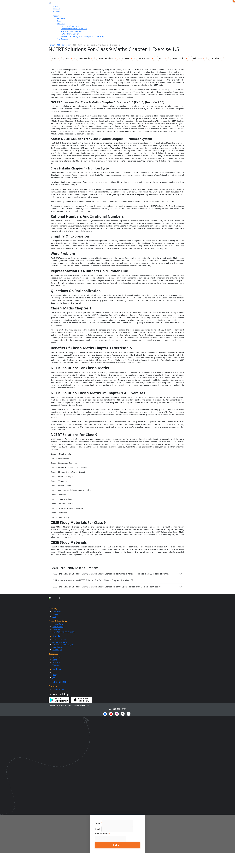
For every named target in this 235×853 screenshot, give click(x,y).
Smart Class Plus (59, 639)
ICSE (68, 58)
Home (51, 45)
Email (98, 829)
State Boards (84, 58)
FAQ (54, 616)
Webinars (56, 665)
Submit (117, 845)
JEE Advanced (144, 58)
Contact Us (57, 611)
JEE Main (125, 58)
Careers (56, 614)
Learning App (58, 647)
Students (56, 11)
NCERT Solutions (63, 45)
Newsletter (61, 18)
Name (98, 823)
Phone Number (102, 833)
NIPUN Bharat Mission (70, 34)
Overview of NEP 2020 (70, 26)
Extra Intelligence (61, 681)
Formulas (215, 58)
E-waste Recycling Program (64, 632)
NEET (161, 58)
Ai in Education (63, 39)
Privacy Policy (58, 627)
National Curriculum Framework (74, 29)
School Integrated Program (63, 644)
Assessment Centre (60, 642)
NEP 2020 (61, 23)
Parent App (57, 649)
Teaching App (58, 689)
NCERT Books (178, 58)
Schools (56, 6)
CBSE (54, 58)
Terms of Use (58, 624)
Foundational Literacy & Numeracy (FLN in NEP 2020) (82, 36)
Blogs (59, 21)
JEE (54, 677)
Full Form (197, 58)
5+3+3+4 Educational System (72, 31)
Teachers (56, 9)
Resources (57, 16)
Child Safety (57, 629)
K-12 (54, 672)
